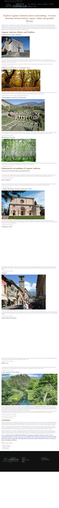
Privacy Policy (24, 385)
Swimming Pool (44, 4)
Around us (29, 6)
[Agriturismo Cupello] (15, 5)
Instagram (23, 389)
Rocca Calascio (19, 183)
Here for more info (48, 133)
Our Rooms (39, 4)
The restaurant (51, 4)
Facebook (23, 388)
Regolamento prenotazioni (25, 387)
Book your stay (33, 4)
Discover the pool (6, 375)
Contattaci (23, 386)
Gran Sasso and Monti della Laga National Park (33, 174)
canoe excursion (45, 335)
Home (29, 4)
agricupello (27, 23)
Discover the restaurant (7, 374)
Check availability (6, 376)
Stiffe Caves (26, 294)
